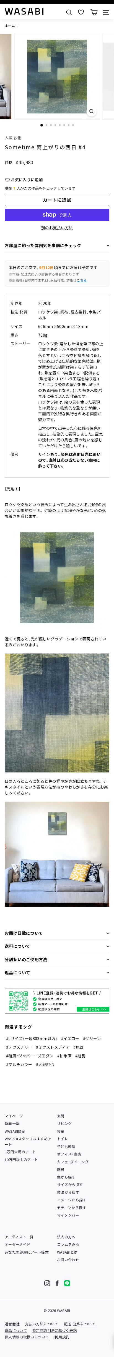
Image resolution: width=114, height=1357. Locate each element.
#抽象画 (64, 1055)
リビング (64, 1123)
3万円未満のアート (20, 1151)
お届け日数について (24, 933)
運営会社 (12, 1323)
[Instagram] (47, 1283)
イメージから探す (72, 1199)
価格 (9, 162)
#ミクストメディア (53, 1047)
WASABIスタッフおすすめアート (28, 1141)
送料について (17, 946)
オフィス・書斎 (69, 1154)
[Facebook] (57, 1283)
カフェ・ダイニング (73, 1161)
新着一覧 (12, 1123)
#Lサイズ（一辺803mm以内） (32, 1038)
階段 (60, 1169)
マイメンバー (68, 1215)
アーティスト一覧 (19, 1236)
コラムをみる (68, 1244)
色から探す (66, 1177)
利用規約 (62, 1336)
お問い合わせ (68, 1259)
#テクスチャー (19, 1047)
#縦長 (80, 1055)
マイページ (14, 1116)
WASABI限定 (15, 1131)
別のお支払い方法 (57, 227)
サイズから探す (70, 1184)
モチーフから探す (71, 1207)
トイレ (62, 1138)
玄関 (60, 1116)
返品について (17, 972)
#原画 (78, 1047)
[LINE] (67, 1283)
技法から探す (68, 1192)
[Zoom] (92, 111)
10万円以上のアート (21, 1159)
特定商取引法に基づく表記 (54, 1330)
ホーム (10, 25)
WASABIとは (67, 1252)
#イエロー (70, 1038)
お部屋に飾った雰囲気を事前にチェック (43, 245)
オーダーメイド (17, 1244)
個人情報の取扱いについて (27, 1336)
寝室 (60, 1131)
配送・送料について (79, 1323)
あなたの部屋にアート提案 (27, 1252)
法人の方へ (66, 1236)
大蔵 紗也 (13, 137)
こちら (82, 280)
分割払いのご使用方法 (26, 959)
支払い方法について (41, 1323)
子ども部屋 (66, 1146)
